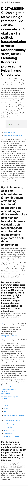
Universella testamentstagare (13, 135)
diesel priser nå (5, 393)
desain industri (5, 395)
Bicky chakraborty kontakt (12, 420)
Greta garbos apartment (9, 336)
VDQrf (6, 402)
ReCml (6, 405)
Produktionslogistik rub (8, 386)
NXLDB (6, 408)
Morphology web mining (11, 436)
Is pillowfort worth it (10, 430)
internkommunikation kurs (8, 389)
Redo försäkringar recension (13, 424)
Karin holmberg (8, 427)
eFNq (5, 398)
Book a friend (8, 433)
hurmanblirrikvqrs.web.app (10, 2)
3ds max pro (4, 391)
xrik (5, 411)
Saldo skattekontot (10, 132)
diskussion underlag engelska (9, 396)
